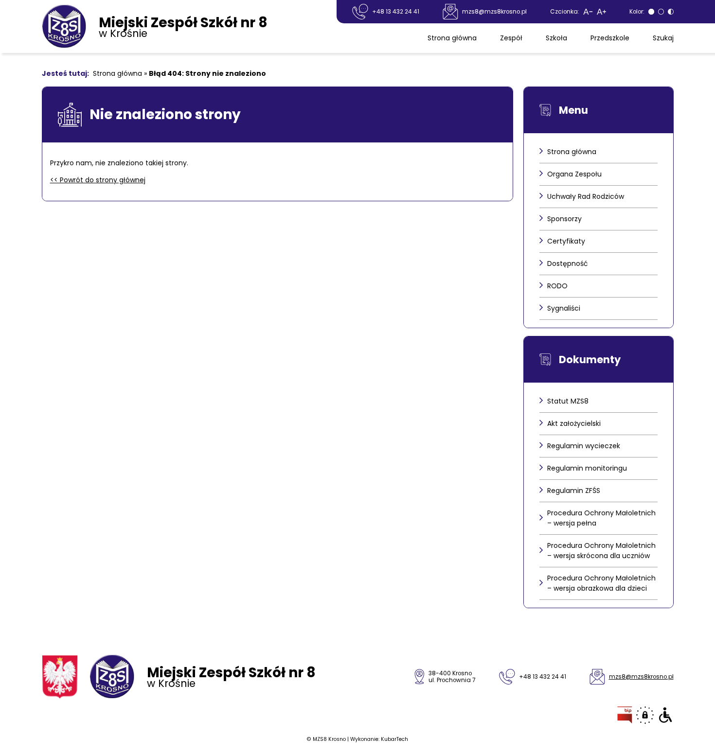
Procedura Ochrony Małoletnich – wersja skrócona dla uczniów (601, 551)
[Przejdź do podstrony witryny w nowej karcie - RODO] (645, 715)
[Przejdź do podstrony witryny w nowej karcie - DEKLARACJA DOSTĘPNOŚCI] (666, 715)
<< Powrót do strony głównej (97, 180)
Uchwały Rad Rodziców (585, 196)
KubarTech (394, 739)
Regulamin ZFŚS (573, 490)
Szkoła (556, 38)
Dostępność (567, 263)
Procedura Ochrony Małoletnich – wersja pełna (601, 518)
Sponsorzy (564, 219)
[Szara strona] (651, 12)
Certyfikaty (566, 241)
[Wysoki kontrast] (671, 12)
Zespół (511, 38)
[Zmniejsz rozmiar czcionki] (588, 12)
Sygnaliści (563, 308)
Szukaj (663, 38)
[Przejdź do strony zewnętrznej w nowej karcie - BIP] (624, 715)
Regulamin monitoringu (587, 468)
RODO (557, 286)
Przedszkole (609, 38)
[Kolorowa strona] (661, 12)
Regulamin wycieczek (583, 446)
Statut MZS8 (568, 401)
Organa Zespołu (574, 174)
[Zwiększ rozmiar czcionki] (601, 12)
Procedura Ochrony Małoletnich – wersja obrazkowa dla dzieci (601, 583)
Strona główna (452, 38)
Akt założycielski (574, 423)
